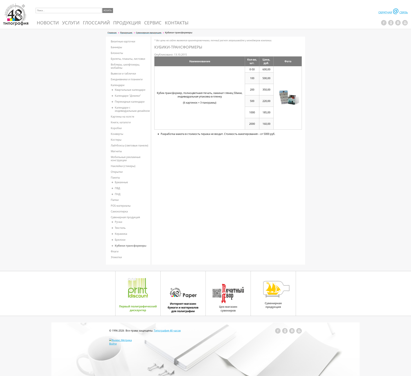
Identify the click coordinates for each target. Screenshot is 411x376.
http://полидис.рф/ (137, 293)
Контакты (176, 23)
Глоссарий (96, 23)
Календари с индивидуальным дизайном (132, 109)
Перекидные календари (129, 101)
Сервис (153, 23)
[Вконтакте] (398, 24)
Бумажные (121, 182)
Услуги (70, 23)
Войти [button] (113, 343)
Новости (48, 23)
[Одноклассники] (391, 24)
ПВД (117, 188)
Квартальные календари (130, 89)
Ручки (118, 221)
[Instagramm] (405, 24)
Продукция (127, 23)
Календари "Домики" (128, 95)
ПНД (117, 194)
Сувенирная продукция (273, 293)
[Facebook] (384, 24)
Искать (108, 10)
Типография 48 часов (167, 330)
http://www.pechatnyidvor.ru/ (228, 293)
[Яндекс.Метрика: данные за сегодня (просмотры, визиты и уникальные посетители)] (120, 340)
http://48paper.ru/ (183, 293)
